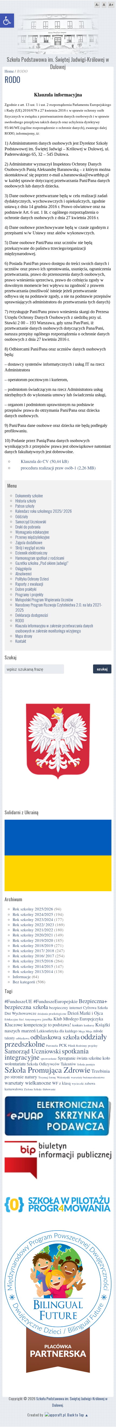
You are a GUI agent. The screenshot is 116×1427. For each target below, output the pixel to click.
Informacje (22, 976)
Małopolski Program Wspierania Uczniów (44, 599)
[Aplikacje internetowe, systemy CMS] (55, 1415)
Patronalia (52, 1045)
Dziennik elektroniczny (31, 553)
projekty (92, 1045)
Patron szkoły (25, 506)
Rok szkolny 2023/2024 (33, 919)
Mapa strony (23, 636)
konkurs (77, 1025)
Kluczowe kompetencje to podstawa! (38, 1024)
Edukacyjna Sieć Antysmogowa (23, 1019)
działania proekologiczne (51, 1014)
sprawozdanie (49, 1058)
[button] (7, 21)
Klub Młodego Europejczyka (78, 1019)
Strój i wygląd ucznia (30, 547)
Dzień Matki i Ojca (85, 1013)
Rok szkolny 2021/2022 (33, 929)
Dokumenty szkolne (29, 495)
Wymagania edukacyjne (32, 532)
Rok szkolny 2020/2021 (33, 935)
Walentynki (63, 1077)
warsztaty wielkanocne (28, 1082)
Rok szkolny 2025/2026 (33, 909)
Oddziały (21, 516)
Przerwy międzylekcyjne (32, 537)
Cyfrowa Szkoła (95, 1007)
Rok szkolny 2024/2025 (33, 914)
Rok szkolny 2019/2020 (33, 940)
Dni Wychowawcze (20, 1013)
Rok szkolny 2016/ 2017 (33, 955)
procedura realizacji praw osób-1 (48, 468)
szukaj (102, 669)
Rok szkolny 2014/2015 (33, 966)
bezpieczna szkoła (26, 1007)
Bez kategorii (24, 981)
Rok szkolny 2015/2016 (33, 961)
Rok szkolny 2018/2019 (33, 945)
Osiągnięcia (23, 568)
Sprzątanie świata (72, 1058)
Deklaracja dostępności (31, 615)
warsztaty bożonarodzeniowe (88, 1077)
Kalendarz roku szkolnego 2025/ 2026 (43, 511)
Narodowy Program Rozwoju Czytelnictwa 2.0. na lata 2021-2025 (58, 607)
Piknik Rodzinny (77, 1045)
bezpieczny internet (65, 1007)
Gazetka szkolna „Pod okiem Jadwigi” (41, 563)
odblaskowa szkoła (55, 1036)
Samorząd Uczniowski (30, 521)
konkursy (89, 1025)
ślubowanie (49, 1089)
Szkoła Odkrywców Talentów (51, 1063)
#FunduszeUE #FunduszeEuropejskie (41, 1001)
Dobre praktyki (25, 589)
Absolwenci (23, 573)
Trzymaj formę (47, 1077)
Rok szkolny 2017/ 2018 (33, 950)
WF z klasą (61, 1083)
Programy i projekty (29, 594)
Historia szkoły (25, 501)
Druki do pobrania (27, 527)
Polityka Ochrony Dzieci (32, 579)
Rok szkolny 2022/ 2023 (33, 924)
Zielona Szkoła (33, 1089)
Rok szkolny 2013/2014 (33, 971)
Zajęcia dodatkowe (28, 542)
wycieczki (78, 1083)
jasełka (47, 1019)
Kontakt (20, 641)
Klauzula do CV (35, 461)
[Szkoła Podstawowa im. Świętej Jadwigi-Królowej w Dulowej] (58, 52)
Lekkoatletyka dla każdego (57, 1030)
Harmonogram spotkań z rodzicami (39, 558)
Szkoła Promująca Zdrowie (47, 1069)
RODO (19, 620)
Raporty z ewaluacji (29, 584)
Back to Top (75, 1415)
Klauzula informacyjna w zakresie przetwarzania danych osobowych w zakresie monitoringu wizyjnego (54, 628)
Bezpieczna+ (93, 1001)
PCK (63, 1045)
